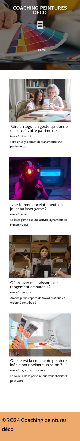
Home (42, 50)
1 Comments (39, 370)
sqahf (16, 136)
